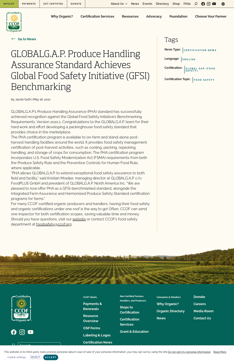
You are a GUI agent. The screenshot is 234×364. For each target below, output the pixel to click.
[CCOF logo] (14, 18)
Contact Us (202, 318)
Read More (219, 351)
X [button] (230, 349)
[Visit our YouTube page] (214, 4)
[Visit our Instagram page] (208, 4)
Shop (176, 3)
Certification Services (97, 16)
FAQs (187, 3)
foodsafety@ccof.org (53, 224)
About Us (117, 3)
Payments (29, 4)
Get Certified (53, 4)
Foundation (178, 16)
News (135, 3)
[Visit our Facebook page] (203, 4)
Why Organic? (62, 16)
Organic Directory (171, 311)
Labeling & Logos (97, 335)
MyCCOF (9, 4)
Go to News (27, 39)
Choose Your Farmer (211, 16)
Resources (130, 16)
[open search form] (196, 3)
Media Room (204, 311)
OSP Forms (91, 328)
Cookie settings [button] (16, 357)
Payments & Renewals (92, 306)
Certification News (97, 342)
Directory (162, 3)
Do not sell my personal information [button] (189, 351)
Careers (200, 304)
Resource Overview (90, 318)
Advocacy (154, 16)
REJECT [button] (35, 357)
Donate (76, 4)
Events (147, 3)
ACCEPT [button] (50, 357)
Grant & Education (134, 331)
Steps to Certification (129, 309)
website (79, 219)
